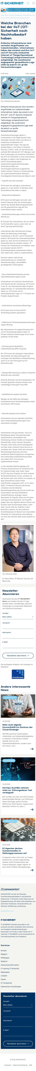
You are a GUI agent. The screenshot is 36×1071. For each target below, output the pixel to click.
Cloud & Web (9, 760)
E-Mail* (5, 642)
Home (2, 15)
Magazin (4, 954)
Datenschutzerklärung (20, 1065)
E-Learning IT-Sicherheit (10, 969)
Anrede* (5, 613)
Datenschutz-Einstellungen (11, 987)
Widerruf (4, 961)
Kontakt (4, 951)
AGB (30, 1065)
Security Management (16, 15)
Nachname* (6, 632)
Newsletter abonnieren (16, 656)
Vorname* (6, 623)
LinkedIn (4, 976)
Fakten (3, 979)
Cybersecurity (9, 697)
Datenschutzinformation (10, 965)
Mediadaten (5, 972)
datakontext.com (7, 911)
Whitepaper (5, 958)
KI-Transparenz (6, 983)
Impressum (7, 1065)
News (6, 15)
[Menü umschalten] (34, 3)
